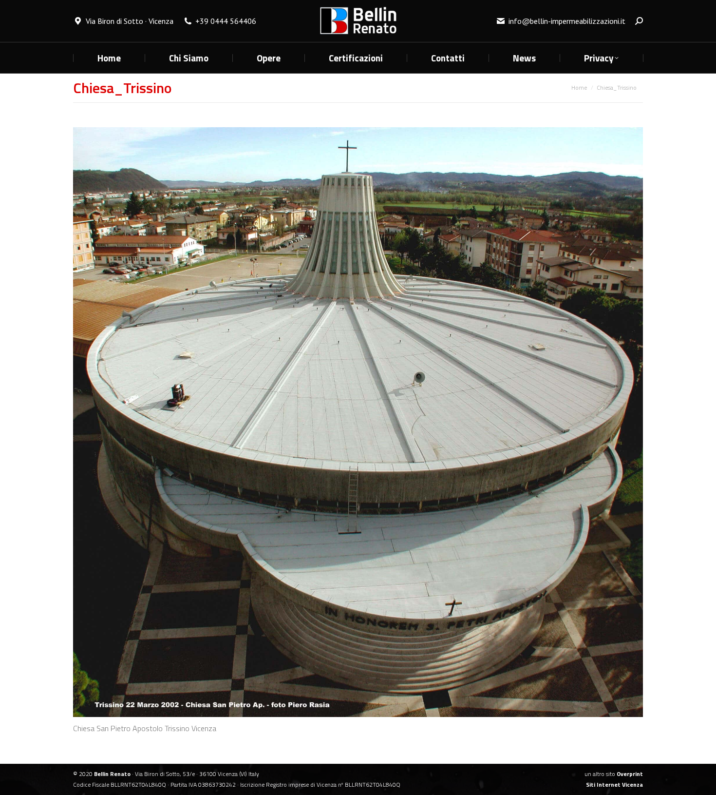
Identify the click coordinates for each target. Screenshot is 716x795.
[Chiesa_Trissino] (358, 422)
